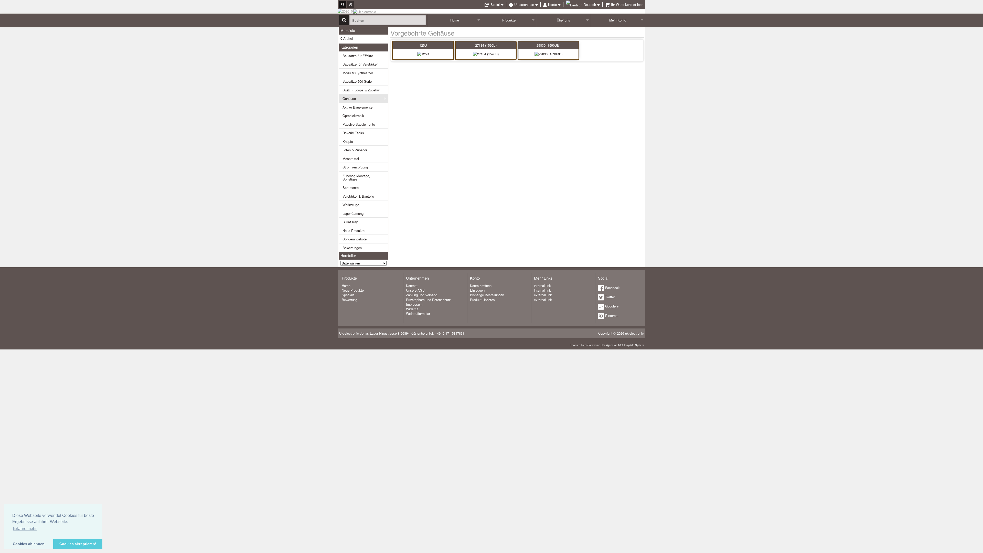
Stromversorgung (355, 167)
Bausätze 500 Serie (357, 81)
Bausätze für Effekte (358, 55)
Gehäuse (349, 98)
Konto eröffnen (481, 285)
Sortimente (351, 187)
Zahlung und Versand (421, 294)
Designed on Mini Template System (623, 345)
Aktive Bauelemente (357, 107)
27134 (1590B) (486, 45)
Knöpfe (348, 141)
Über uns (563, 20)
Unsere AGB (415, 290)
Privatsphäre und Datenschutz (428, 299)
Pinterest (611, 315)
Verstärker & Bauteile (358, 196)
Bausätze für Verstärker (360, 64)
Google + (612, 306)
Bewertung (349, 299)
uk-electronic (634, 333)
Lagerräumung (353, 213)
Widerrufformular (418, 313)
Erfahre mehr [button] (25, 528)
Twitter (610, 296)
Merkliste (347, 30)
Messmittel (351, 158)
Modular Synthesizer (358, 72)
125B (423, 45)
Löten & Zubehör (355, 149)
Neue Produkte (354, 230)
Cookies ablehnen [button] (29, 544)
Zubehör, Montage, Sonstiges (356, 177)
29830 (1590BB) (548, 45)
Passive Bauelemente (359, 124)
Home (454, 20)
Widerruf (412, 308)
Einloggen (477, 290)
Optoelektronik (353, 115)
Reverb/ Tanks (353, 132)
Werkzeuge (351, 204)
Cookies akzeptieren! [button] (77, 544)
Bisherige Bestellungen (487, 294)
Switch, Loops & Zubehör (361, 90)
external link (543, 294)
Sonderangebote (355, 239)
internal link (542, 285)
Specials (348, 294)
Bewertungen (352, 247)
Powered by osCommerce (585, 345)
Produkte (509, 20)
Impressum (414, 304)
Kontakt (412, 285)
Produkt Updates (482, 299)
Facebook (612, 287)
